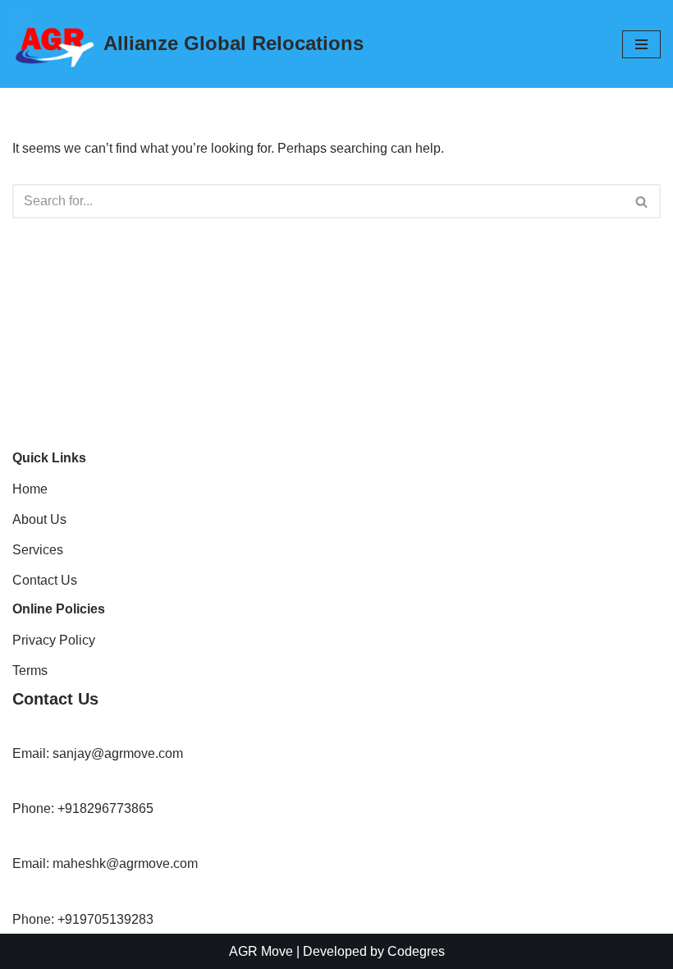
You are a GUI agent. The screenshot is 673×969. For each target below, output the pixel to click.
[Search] (642, 201)
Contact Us (44, 580)
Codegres (416, 951)
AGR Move (261, 951)
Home (30, 489)
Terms (30, 670)
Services (37, 550)
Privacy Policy (53, 640)
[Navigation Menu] (641, 44)
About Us (39, 519)
